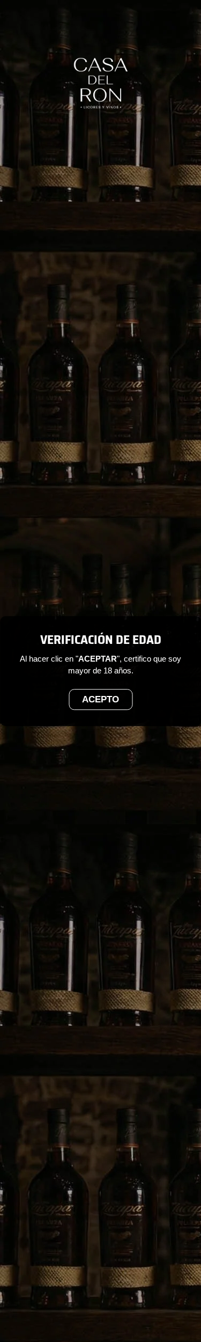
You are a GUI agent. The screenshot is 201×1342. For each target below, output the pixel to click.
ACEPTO (100, 699)
